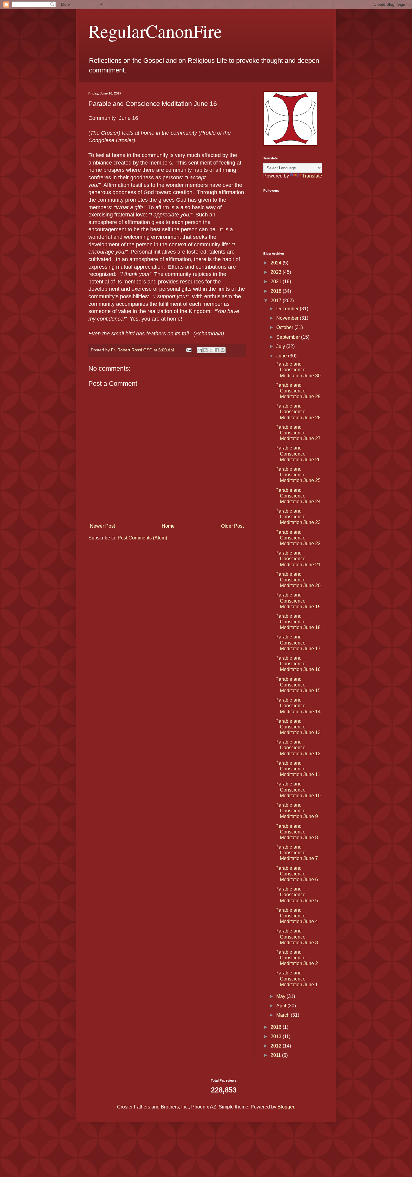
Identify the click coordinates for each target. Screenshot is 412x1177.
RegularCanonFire (155, 31)
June (282, 355)
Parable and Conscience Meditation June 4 (296, 915)
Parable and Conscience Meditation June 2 (296, 957)
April (281, 1005)
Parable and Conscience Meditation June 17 (298, 642)
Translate (312, 175)
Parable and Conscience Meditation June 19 (298, 600)
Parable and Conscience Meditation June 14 (298, 705)
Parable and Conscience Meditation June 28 (298, 411)
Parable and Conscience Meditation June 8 (296, 832)
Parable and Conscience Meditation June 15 (298, 684)
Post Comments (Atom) (142, 537)
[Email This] (200, 350)
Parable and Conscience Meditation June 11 (297, 768)
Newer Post (102, 526)
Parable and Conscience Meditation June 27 (298, 432)
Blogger (285, 1106)
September (288, 337)
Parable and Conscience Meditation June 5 (296, 894)
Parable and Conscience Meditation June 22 (298, 537)
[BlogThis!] (205, 350)
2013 (277, 1036)
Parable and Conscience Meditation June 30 (298, 369)
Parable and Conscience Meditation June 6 (296, 873)
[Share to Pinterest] (223, 350)
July (281, 346)
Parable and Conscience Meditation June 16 (298, 663)
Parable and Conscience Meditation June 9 (296, 810)
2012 (277, 1045)
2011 (276, 1055)
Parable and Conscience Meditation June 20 (298, 579)
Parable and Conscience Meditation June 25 (298, 474)
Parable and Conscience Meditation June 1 (296, 978)
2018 (277, 291)
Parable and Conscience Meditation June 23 (298, 516)
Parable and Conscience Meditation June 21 (298, 558)
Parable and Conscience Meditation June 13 (298, 726)
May (281, 996)
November (288, 318)
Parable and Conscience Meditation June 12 (298, 747)
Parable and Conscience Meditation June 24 (298, 496)
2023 (277, 272)
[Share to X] (211, 350)
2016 (277, 1027)
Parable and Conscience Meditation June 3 (296, 936)
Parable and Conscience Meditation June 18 (298, 621)
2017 (277, 300)
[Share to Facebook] (217, 350)
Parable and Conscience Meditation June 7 (296, 852)
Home (168, 526)
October (285, 327)
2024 (277, 262)
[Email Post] (188, 349)
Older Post (232, 526)
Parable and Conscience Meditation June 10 (298, 789)
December (288, 308)
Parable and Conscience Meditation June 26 (298, 453)
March (283, 1015)
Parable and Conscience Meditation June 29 (298, 390)
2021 (277, 281)
